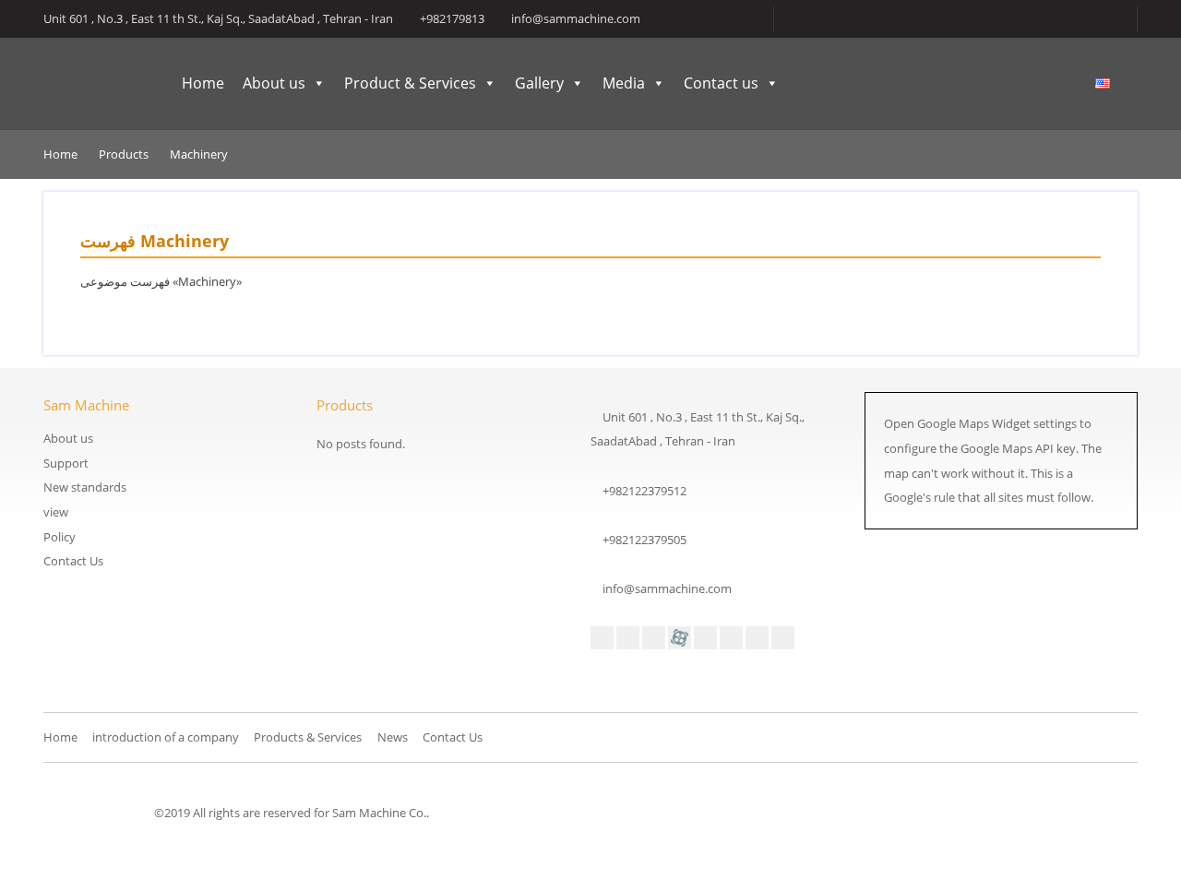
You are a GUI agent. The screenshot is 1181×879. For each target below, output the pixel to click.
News (392, 737)
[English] (1102, 84)
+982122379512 (644, 490)
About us (274, 83)
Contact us (721, 83)
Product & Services (410, 83)
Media (623, 83)
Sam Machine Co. (89, 84)
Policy (59, 537)
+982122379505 (644, 539)
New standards (84, 487)
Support (66, 463)
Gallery (539, 83)
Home (203, 83)
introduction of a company (165, 737)
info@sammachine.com (667, 588)
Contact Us (73, 560)
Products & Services (308, 737)
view (55, 512)
